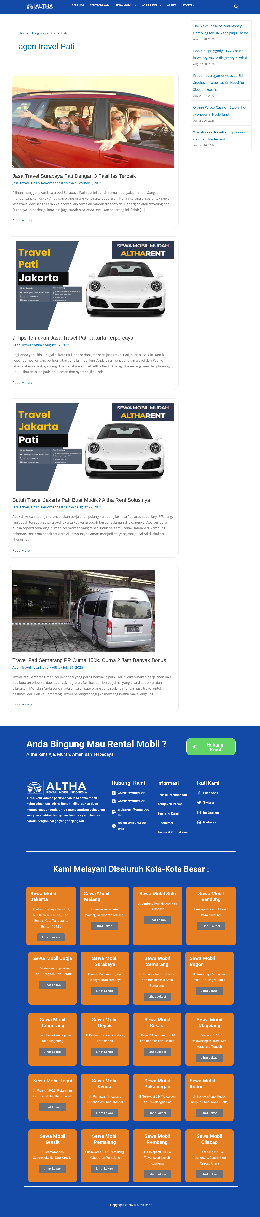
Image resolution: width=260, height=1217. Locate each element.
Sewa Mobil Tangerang (52, 1022)
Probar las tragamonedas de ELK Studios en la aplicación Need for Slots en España (218, 82)
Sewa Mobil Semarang (157, 961)
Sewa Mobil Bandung (211, 896)
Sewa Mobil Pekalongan (157, 1083)
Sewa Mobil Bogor (202, 961)
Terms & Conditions (172, 832)
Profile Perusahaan (172, 795)
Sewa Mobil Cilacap (209, 1139)
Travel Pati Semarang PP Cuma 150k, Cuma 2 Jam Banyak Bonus (89, 660)
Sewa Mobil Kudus (202, 1083)
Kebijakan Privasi (170, 804)
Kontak (188, 5)
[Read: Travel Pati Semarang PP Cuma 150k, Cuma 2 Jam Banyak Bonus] (83, 610)
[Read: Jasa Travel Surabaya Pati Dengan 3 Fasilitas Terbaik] (93, 121)
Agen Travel (21, 345)
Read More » (22, 220)
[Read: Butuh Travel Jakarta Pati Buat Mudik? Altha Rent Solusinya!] (93, 446)
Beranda (78, 5)
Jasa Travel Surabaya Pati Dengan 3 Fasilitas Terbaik (74, 176)
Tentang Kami (100, 5)
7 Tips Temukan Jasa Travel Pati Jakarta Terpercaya (72, 338)
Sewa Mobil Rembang (157, 1139)
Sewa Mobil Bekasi (157, 1022)
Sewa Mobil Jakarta (43, 896)
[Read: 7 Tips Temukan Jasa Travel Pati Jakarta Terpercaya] (93, 284)
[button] (236, 7)
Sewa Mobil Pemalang (105, 1139)
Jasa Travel (20, 183)
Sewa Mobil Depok (105, 1022)
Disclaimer (165, 823)
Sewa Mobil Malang (96, 896)
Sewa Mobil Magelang (209, 1022)
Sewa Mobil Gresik (52, 1139)
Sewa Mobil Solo (157, 893)
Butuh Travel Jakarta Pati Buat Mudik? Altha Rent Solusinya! (82, 500)
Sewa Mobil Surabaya (105, 961)
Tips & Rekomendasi (47, 183)
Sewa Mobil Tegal (52, 1081)
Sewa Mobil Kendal (105, 1083)
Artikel (172, 5)
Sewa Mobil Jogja (52, 958)
